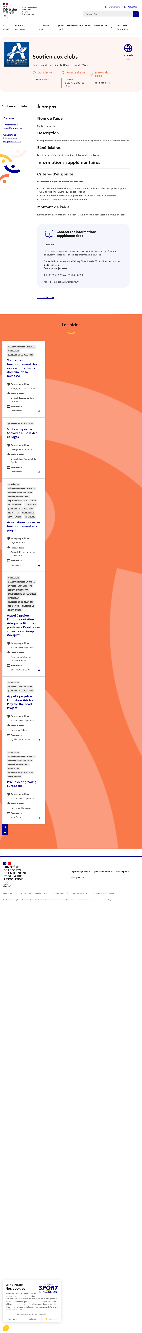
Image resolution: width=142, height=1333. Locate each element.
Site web (128, 54)
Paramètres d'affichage (105, 893)
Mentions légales (58, 893)
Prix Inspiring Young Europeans (21, 784)
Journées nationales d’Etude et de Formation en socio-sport (83, 27)
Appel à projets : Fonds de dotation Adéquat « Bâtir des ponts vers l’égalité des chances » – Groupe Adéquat (23, 625)
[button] (5, 827)
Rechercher (136, 14)
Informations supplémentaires (13, 126)
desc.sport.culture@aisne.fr (64, 281)
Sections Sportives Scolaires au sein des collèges (22, 433)
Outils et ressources (20, 27)
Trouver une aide (45, 27)
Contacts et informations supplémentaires (12, 138)
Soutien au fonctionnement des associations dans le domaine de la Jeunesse (22, 368)
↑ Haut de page (45, 297)
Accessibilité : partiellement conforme (32, 893)
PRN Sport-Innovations (122, 27)
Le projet (6, 27)
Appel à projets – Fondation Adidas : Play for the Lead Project (21, 702)
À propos (9, 118)
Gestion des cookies (79, 893)
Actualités (132, 6)
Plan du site (7, 893)
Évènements (114, 6)
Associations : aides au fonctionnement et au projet (23, 526)
